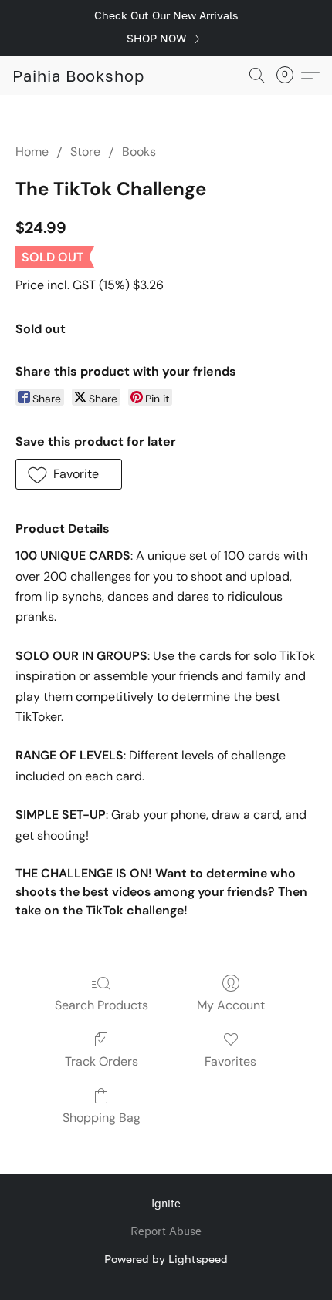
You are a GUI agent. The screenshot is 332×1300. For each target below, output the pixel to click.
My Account (231, 1005)
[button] (78, 75)
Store (85, 151)
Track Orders (101, 1061)
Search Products (101, 1005)
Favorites (230, 1061)
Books (139, 151)
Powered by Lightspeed (166, 1258)
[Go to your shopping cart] (289, 75)
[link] (166, 38)
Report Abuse (166, 1231)
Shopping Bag (102, 1118)
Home (32, 151)
